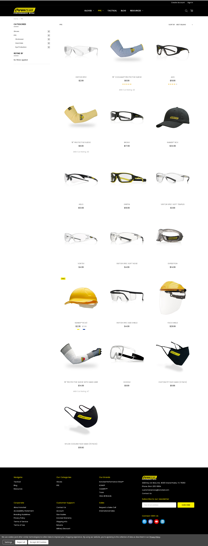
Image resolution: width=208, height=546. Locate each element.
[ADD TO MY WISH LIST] (98, 42)
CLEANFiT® (103, 489)
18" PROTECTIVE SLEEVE (81, 142)
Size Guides (61, 514)
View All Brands (105, 496)
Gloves (88, 10)
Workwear (19, 39)
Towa (101, 492)
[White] (81, 329)
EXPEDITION (173, 263)
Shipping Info (61, 521)
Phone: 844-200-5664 (151, 486)
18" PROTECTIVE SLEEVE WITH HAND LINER (81, 382)
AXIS (173, 77)
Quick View (81, 68)
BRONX (127, 142)
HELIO (81, 204)
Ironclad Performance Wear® (111, 482)
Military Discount (63, 528)
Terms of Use (19, 525)
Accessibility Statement (24, 511)
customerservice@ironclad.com (155, 490)
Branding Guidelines (22, 514)
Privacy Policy (19, 518)
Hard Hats (19, 43)
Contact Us (61, 507)
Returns (59, 525)
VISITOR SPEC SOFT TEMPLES (173, 204)
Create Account (178, 2)
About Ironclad (20, 507)
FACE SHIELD (173, 323)
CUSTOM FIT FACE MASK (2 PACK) (173, 382)
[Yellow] (78, 329)
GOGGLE (127, 382)
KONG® (102, 485)
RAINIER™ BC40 (81, 323)
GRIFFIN (127, 204)
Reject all (21, 542)
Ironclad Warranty (64, 518)
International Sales (107, 511)
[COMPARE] (98, 38)
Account (60, 511)
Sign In (190, 2)
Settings (8, 542)
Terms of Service (21, 521)
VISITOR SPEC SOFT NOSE (127, 263)
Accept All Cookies (38, 542)
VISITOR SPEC (81, 77)
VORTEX (81, 263)
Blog (123, 10)
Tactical (112, 10)
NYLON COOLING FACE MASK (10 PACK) (81, 444)
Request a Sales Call (107, 507)
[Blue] (84, 329)
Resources (135, 10)
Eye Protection (20, 47)
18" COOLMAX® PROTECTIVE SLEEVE (127, 77)
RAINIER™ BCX (172, 142)
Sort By (172, 24)
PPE (100, 10)
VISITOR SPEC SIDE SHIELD (126, 323)
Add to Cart (81, 134)
